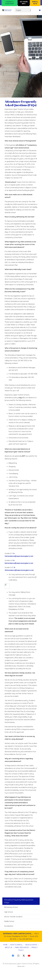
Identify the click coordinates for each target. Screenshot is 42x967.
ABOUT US (8, 947)
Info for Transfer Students (13, 917)
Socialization (8, 926)
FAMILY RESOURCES (22, 947)
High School (8, 912)
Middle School (9, 921)
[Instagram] (18, 955)
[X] (23, 955)
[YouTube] (29, 955)
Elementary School (11, 907)
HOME (5, 945)
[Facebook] (13, 955)
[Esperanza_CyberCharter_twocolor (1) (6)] (7, 10)
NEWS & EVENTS (31, 945)
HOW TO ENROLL (16, 945)
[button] (40, 10)
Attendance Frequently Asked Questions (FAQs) (18, 901)
